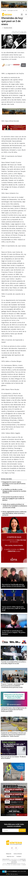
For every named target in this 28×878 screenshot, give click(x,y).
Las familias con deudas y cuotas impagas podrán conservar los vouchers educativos (14, 491)
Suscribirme (22, 830)
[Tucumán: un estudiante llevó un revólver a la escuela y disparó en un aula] (14, 653)
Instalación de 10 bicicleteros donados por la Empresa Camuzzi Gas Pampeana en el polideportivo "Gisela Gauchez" (13, 734)
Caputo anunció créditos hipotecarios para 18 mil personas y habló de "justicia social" (13, 608)
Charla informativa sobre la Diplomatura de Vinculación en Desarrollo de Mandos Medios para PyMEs (13, 709)
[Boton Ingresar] (22, 14)
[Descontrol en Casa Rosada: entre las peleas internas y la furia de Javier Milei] (14, 574)
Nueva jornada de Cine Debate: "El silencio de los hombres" (13, 757)
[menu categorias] (26, 14)
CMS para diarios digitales (14, 874)
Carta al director (18, 853)
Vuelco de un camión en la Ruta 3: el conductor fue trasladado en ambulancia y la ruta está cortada (15, 505)
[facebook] (24, 10)
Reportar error (10, 856)
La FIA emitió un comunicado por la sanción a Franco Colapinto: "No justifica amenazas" (13, 632)
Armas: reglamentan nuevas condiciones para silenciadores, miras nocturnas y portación (14, 513)
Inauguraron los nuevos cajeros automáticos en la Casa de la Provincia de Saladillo (13, 483)
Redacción (8, 853)
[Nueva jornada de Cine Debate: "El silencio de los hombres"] (14, 748)
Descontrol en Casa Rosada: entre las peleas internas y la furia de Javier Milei (13, 585)
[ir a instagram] (16, 848)
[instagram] (26, 10)
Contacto (19, 856)
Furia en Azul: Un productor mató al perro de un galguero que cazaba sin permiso (13, 498)
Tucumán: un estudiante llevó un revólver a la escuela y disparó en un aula (13, 662)
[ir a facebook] (11, 848)
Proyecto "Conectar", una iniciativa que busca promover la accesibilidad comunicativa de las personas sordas (12, 685)
